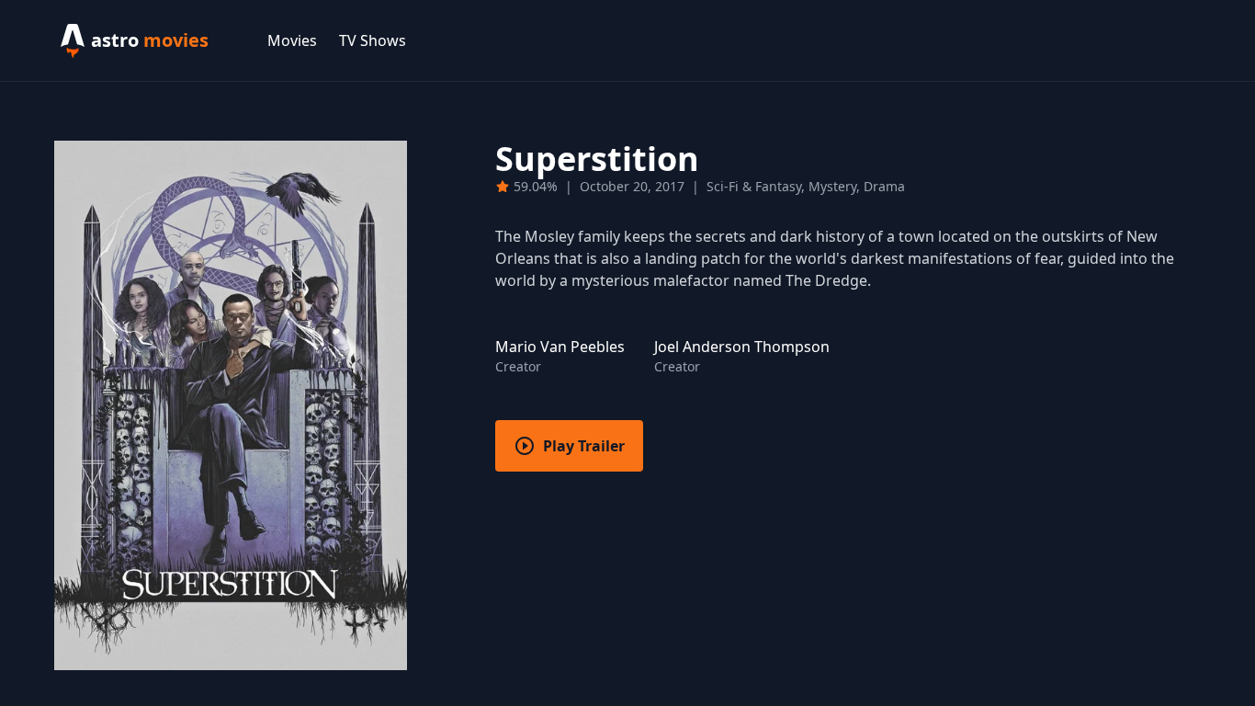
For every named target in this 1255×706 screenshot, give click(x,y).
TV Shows (372, 40)
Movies (292, 40)
